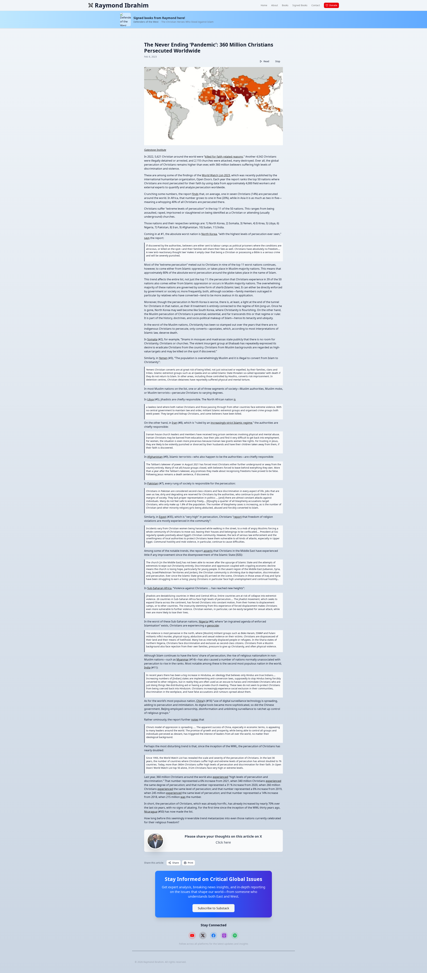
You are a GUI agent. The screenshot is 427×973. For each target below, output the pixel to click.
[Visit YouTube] (192, 935)
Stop (277, 61)
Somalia (152, 339)
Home (264, 5)
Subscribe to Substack (213, 908)
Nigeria (203, 621)
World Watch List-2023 (216, 175)
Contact (315, 5)
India (147, 667)
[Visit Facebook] (213, 935)
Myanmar (182, 659)
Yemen (163, 358)
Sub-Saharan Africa (159, 588)
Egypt (162, 517)
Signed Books (299, 5)
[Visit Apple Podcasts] (224, 935)
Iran (174, 423)
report (238, 517)
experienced (220, 777)
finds (195, 194)
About (274, 5)
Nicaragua (150, 811)
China (199, 701)
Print (190, 862)
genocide (213, 625)
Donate (333, 5)
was (182, 797)
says (147, 238)
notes (194, 719)
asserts (208, 551)
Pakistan (152, 483)
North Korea (209, 234)
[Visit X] (203, 935)
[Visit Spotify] (235, 935)
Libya (150, 399)
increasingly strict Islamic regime (231, 423)
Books (285, 5)
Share (175, 862)
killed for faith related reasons (224, 156)
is (235, 399)
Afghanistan (155, 457)
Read (266, 61)
